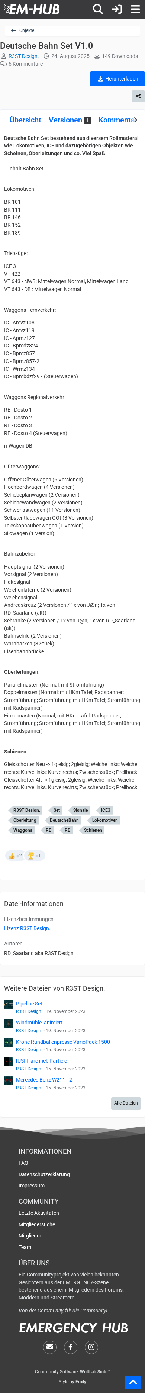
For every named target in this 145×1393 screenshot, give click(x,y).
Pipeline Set (29, 1004)
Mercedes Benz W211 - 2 (44, 1080)
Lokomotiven (105, 820)
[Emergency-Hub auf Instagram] (91, 1347)
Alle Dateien (126, 1103)
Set (57, 810)
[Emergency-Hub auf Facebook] (70, 1347)
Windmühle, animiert (39, 1023)
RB (68, 830)
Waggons (22, 830)
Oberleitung (24, 820)
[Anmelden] (116, 9)
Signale (80, 810)
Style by (72, 1381)
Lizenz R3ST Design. (27, 928)
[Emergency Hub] (31, 9)
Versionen (69, 119)
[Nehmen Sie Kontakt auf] (50, 1347)
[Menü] (135, 9)
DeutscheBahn (64, 820)
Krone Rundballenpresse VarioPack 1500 (63, 1042)
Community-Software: (72, 1371)
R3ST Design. (26, 810)
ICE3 (105, 810)
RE (48, 830)
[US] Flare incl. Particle (41, 1061)
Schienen (93, 830)
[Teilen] (138, 96)
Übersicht (25, 119)
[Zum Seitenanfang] (133, 1382)
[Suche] (98, 9)
